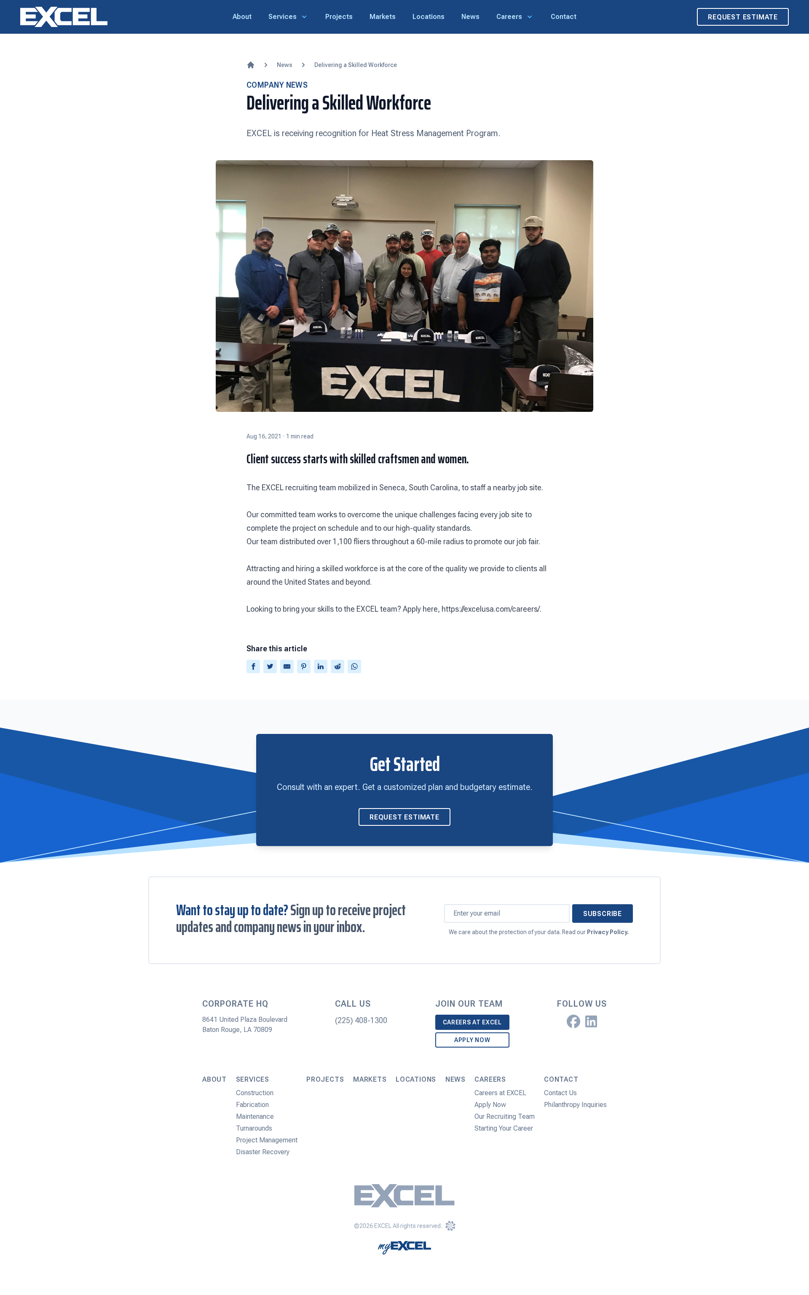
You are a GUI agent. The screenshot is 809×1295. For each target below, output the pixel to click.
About (242, 17)
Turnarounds (254, 1128)
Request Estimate (743, 17)
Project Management (266, 1140)
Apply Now (472, 1040)
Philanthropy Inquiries (575, 1105)
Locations (429, 17)
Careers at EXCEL (472, 1022)
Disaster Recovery (262, 1152)
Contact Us (560, 1093)
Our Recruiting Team (504, 1116)
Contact (563, 17)
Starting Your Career (503, 1128)
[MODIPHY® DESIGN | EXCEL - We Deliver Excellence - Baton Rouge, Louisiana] (450, 1226)
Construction (254, 1093)
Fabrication (252, 1105)
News (470, 17)
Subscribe (602, 914)
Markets (383, 17)
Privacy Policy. (608, 932)
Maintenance (255, 1116)
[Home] (250, 65)
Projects (339, 17)
